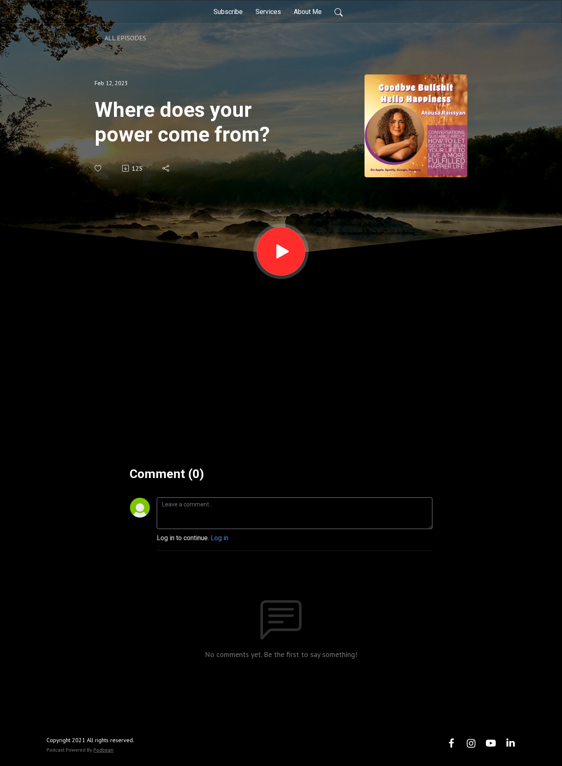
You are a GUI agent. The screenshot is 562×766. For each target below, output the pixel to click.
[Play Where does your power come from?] (281, 251)
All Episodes (124, 38)
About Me (308, 12)
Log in (219, 538)
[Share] (166, 168)
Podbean (103, 750)
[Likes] (98, 168)
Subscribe (228, 12)
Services (268, 12)
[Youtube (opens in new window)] (491, 743)
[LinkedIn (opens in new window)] (511, 743)
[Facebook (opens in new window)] (451, 743)
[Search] (338, 12)
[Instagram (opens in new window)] (471, 743)
